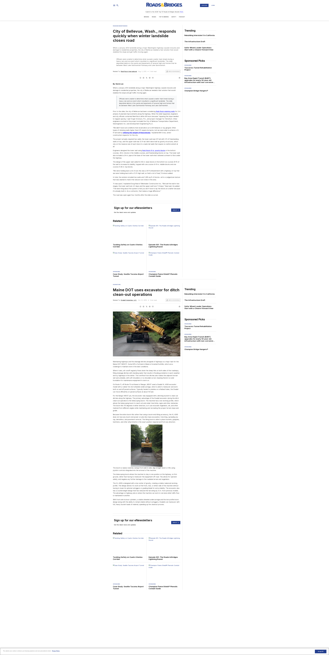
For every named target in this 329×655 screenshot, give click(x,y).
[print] (179, 78)
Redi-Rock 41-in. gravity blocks (153, 150)
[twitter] (146, 78)
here (181, 12)
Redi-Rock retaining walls (165, 111)
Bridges (146, 16)
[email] (153, 78)
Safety (173, 16)
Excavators (117, 284)
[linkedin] (143, 78)
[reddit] (150, 78)
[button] (114, 5)
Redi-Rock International (129, 71)
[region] (164, 651)
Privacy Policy (56, 651)
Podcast (182, 16)
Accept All (320, 651)
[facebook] (140, 78)
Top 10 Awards (164, 16)
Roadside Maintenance (120, 26)
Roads (154, 16)
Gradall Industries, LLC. (129, 300)
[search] (117, 5)
